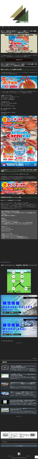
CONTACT (28, 456)
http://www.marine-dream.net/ (5, 262)
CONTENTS (18, 59)
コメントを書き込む (19, 445)
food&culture (5, 340)
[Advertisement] (19, 350)
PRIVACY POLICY (10, 456)
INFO (2, 340)
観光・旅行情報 (11, 340)
